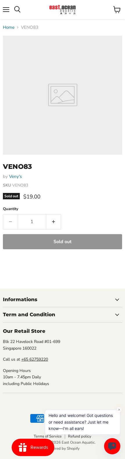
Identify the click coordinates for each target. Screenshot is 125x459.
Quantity (10, 209)
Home (9, 27)
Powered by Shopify (62, 448)
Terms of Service (48, 436)
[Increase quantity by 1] (53, 221)
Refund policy (79, 436)
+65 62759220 (34, 359)
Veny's (15, 176)
